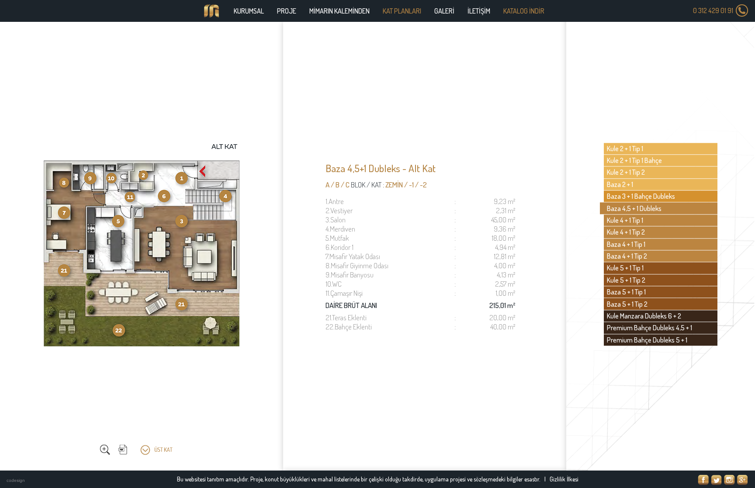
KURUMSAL (249, 11)
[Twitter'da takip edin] (716, 480)
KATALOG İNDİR (523, 11)
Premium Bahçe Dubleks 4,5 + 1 (649, 328)
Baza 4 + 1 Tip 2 (627, 256)
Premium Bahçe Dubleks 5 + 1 (647, 340)
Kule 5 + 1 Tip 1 (625, 268)
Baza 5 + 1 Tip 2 (627, 304)
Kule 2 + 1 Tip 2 (626, 172)
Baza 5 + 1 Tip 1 (626, 292)
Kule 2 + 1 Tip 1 (625, 148)
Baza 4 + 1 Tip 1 (626, 244)
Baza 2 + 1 (620, 184)
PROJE (286, 11)
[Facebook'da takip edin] (703, 480)
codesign (16, 480)
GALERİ (444, 11)
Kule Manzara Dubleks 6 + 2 (644, 315)
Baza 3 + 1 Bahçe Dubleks (641, 196)
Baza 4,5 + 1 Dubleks (634, 208)
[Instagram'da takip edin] (729, 480)
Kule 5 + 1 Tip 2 (626, 280)
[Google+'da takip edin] (742, 480)
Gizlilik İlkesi (564, 479)
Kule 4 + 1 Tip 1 (625, 220)
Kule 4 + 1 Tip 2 (626, 232)
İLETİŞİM (479, 11)
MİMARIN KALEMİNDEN (339, 11)
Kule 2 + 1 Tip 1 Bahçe (634, 160)
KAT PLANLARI (402, 11)
